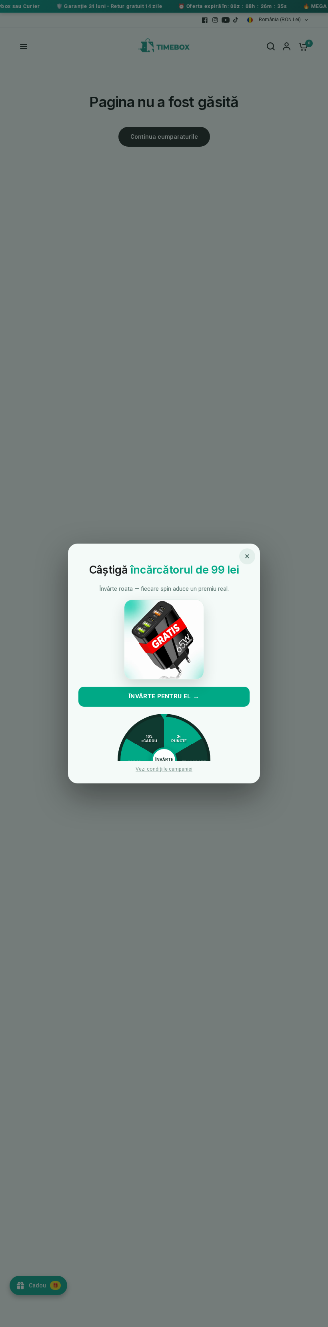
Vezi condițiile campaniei (164, 769)
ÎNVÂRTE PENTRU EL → (164, 696)
